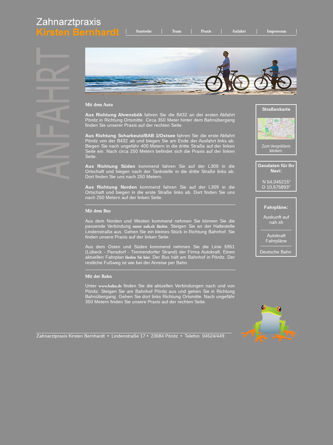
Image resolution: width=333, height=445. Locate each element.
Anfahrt (239, 31)
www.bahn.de (110, 286)
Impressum (276, 31)
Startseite (144, 31)
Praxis (206, 31)
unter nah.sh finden (149, 226)
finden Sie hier (137, 257)
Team (176, 31)
